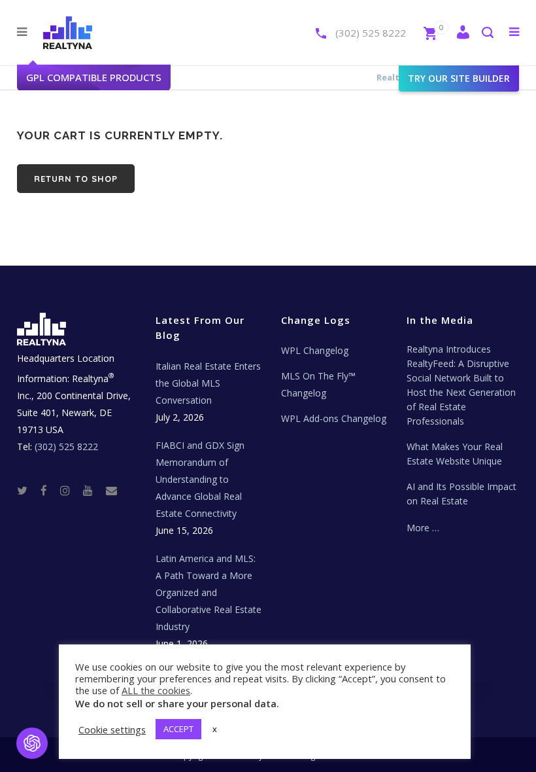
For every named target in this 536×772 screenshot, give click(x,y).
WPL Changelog (314, 350)
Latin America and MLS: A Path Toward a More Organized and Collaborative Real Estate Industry (208, 592)
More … (423, 527)
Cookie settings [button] (112, 729)
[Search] (487, 34)
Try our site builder (459, 78)
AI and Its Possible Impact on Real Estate (461, 493)
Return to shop (76, 178)
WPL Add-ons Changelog (333, 418)
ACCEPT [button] (178, 729)
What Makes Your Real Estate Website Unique (455, 453)
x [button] (214, 729)
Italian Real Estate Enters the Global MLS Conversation (208, 383)
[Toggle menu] (511, 31)
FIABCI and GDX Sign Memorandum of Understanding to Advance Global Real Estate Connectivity (200, 479)
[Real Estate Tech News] (111, 490)
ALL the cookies (156, 690)
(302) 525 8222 (370, 32)
